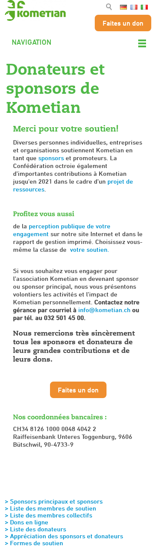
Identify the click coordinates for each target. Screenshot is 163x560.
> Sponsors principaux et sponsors (54, 501)
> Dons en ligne (26, 522)
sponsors (51, 157)
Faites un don (123, 23)
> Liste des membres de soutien (50, 508)
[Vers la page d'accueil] (35, 10)
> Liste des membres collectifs (48, 515)
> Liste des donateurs (35, 529)
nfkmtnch (105, 309)
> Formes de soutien (34, 543)
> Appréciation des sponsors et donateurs (64, 536)
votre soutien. (89, 249)
